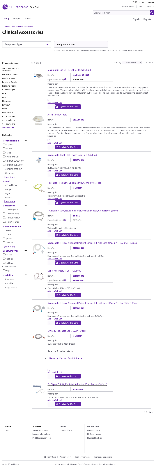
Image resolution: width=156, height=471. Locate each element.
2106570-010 (78, 160)
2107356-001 (78, 119)
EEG (4, 97)
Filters (4, 109)
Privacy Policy (65, 457)
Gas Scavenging (8, 124)
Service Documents (40, 430)
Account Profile (93, 430)
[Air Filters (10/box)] (38, 125)
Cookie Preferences (82, 457)
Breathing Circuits (9, 82)
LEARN (63, 426)
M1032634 (77, 188)
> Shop (12, 26)
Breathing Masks (9, 86)
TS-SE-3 (76, 215)
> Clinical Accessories (24, 26)
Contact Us (150, 6)
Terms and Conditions (103, 457)
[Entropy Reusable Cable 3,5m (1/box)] (38, 341)
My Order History (94, 434)
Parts (7, 430)
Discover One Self (128, 6)
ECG (4, 93)
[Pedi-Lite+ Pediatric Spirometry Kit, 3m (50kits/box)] (38, 193)
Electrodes (6, 101)
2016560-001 (78, 275)
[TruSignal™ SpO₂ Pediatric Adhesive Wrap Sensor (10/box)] (38, 395)
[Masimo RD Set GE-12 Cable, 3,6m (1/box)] (38, 81)
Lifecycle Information (41, 434)
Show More (9, 177)
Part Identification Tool (41, 438)
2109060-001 (78, 248)
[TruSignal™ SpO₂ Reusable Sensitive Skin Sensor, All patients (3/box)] (38, 221)
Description (53, 83)
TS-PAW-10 (78, 389)
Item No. (51, 75)
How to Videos (66, 430)
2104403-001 (78, 280)
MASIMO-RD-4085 (81, 75)
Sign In (136, 19)
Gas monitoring (8, 120)
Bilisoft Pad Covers (10, 74)
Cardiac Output (8, 90)
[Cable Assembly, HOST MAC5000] (38, 281)
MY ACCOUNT (94, 426)
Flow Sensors (7, 112)
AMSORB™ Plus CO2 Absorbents (10, 70)
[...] (49, 99)
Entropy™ (6, 105)
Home (6, 26)
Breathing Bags (8, 78)
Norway (141, 2)
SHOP (8, 426)
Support (17, 18)
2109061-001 (78, 308)
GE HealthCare (50, 457)
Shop (6, 18)
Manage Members (94, 438)
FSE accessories (8, 116)
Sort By (117, 62)
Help (140, 6)
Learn (28, 18)
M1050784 (77, 336)
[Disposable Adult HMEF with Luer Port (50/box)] (38, 166)
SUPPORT (37, 426)
